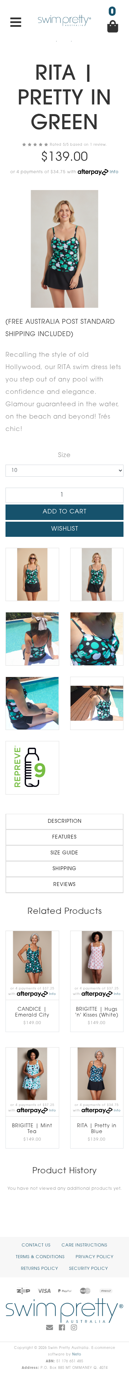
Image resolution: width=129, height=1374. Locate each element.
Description (65, 821)
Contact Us (36, 1245)
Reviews (64, 884)
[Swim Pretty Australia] (64, 21)
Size (64, 456)
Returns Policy (39, 1269)
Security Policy (88, 1269)
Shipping (64, 869)
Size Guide (64, 853)
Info (114, 172)
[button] (64, 529)
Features (64, 837)
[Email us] (49, 1328)
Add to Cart (64, 512)
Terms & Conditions (40, 1257)
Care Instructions (84, 1245)
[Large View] (32, 574)
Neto (76, 1354)
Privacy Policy (95, 1257)
